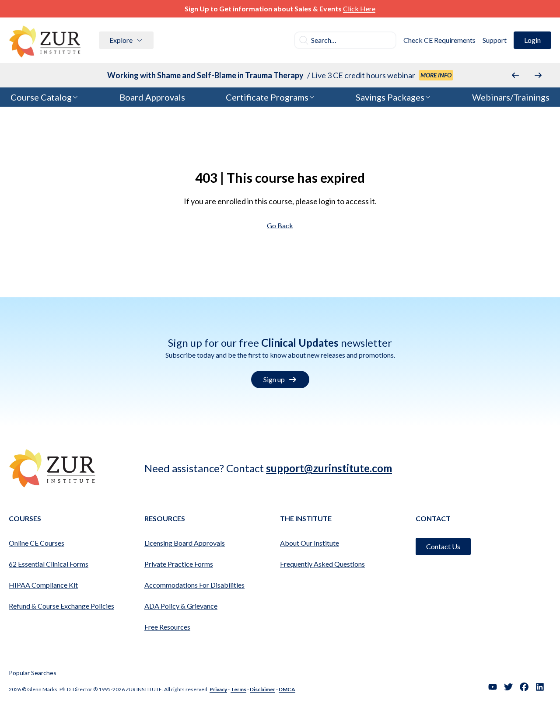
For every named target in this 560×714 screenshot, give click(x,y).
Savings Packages (390, 97)
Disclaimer (262, 689)
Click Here (359, 8)
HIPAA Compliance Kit (43, 585)
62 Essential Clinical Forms (48, 564)
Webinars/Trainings (511, 97)
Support (495, 40)
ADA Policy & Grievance (180, 606)
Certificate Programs (267, 97)
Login (532, 40)
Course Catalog (41, 97)
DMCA (287, 689)
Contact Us (443, 546)
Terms (238, 689)
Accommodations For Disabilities (194, 585)
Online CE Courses (36, 543)
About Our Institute (309, 543)
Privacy (218, 689)
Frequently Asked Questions (322, 564)
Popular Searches (32, 672)
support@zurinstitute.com (329, 468)
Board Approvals (152, 97)
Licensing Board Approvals (184, 543)
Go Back (280, 225)
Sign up (274, 379)
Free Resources (167, 627)
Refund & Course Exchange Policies (61, 606)
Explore (121, 40)
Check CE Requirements (439, 40)
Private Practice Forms (178, 564)
